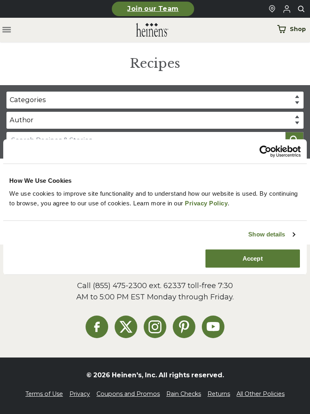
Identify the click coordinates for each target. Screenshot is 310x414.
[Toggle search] (301, 9)
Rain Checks (183, 393)
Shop (298, 29)
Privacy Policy (206, 203)
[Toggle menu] (7, 30)
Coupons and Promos (128, 393)
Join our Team (152, 9)
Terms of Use (44, 393)
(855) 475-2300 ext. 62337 (139, 285)
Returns (218, 393)
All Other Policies (261, 393)
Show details (266, 234)
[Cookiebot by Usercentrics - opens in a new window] (265, 151)
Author (22, 120)
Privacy (79, 393)
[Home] (145, 30)
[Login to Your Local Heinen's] (286, 9)
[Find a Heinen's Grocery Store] (272, 9)
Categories (28, 100)
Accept (253, 258)
